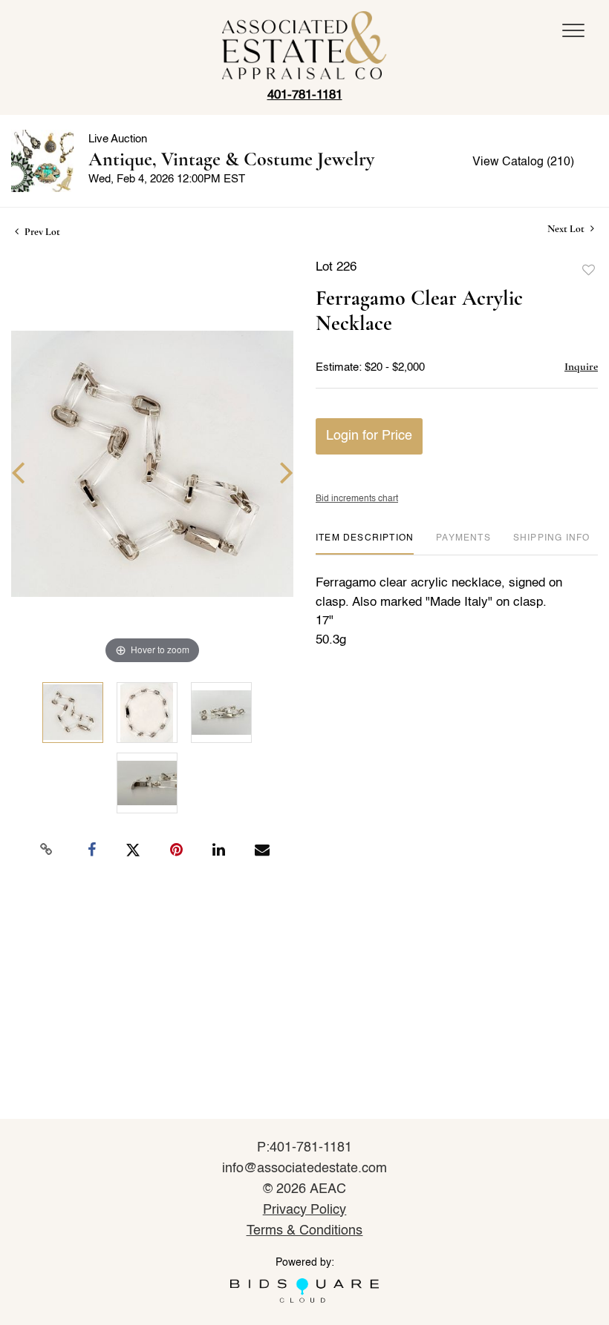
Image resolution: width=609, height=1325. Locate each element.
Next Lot (567, 228)
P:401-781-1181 (305, 1147)
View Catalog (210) (523, 162)
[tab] (365, 544)
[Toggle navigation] (573, 30)
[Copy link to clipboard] (47, 850)
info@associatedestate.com (304, 1168)
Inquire (581, 366)
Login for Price (369, 436)
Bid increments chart (357, 499)
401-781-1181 (304, 95)
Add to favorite (589, 270)
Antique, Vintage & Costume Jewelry (231, 159)
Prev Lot (41, 231)
